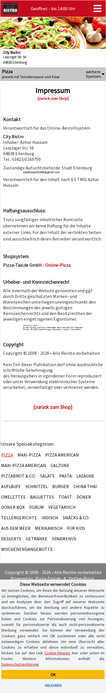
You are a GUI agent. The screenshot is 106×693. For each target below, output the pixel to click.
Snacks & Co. (76, 517)
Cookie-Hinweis (57, 652)
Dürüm (36, 507)
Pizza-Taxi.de (48, 578)
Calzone (60, 465)
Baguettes (42, 497)
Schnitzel (36, 486)
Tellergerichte (19, 517)
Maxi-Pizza (29, 455)
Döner (84, 497)
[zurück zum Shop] (53, 98)
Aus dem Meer (16, 528)
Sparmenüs (64, 538)
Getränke (36, 538)
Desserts (11, 538)
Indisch (50, 517)
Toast (65, 497)
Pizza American (62, 455)
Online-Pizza (81, 578)
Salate (47, 476)
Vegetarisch (62, 507)
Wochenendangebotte (27, 549)
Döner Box (13, 507)
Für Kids (76, 528)
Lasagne (85, 476)
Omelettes (13, 497)
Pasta (65, 476)
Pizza (7, 455)
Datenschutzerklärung (20, 664)
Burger (60, 486)
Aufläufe (11, 486)
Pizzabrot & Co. (18, 476)
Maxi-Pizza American (23, 465)
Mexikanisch (48, 528)
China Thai (85, 486)
